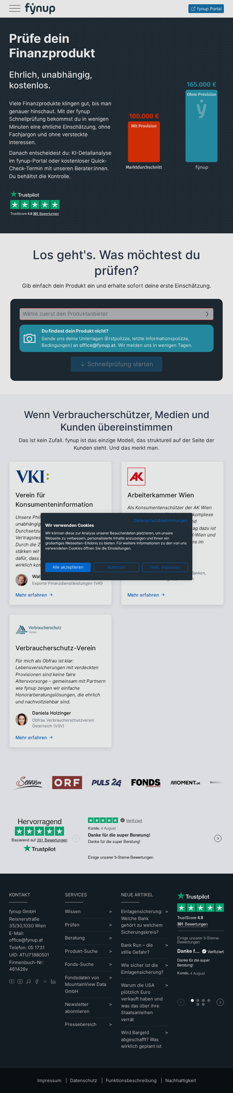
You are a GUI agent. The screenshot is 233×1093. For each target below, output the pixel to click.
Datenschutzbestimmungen (161, 520)
